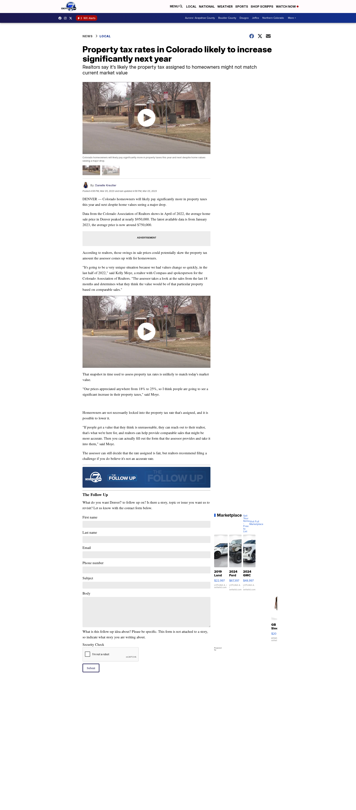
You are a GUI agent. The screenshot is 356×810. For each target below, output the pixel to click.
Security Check (93, 644)
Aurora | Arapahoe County (200, 18)
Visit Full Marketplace (256, 523)
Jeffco (255, 18)
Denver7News (60, 18)
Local (191, 6)
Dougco (244, 18)
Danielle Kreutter (105, 185)
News (88, 36)
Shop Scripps (262, 6)
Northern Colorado (273, 18)
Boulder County (227, 18)
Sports (241, 6)
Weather (225, 6)
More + (292, 18)
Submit (91, 668)
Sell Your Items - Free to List (246, 524)
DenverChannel (71, 18)
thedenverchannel (66, 18)
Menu (174, 6)
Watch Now (286, 6)
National (207, 6)
